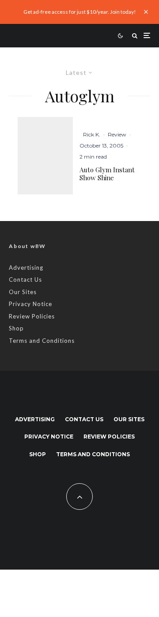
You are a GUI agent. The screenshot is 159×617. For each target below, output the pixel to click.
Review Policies (32, 316)
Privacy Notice (30, 303)
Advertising (26, 267)
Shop (16, 328)
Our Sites (23, 291)
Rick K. (91, 134)
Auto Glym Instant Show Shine (107, 174)
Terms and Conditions (42, 340)
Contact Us (25, 279)
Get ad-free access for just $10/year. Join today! (79, 11)
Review (117, 134)
